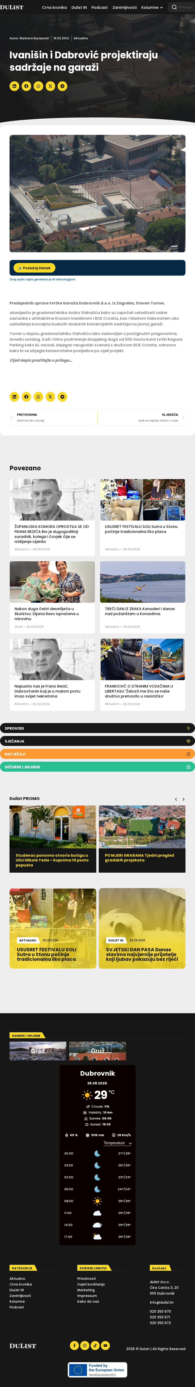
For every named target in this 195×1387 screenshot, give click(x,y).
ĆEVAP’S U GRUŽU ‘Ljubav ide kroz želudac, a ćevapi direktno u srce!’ (139, 858)
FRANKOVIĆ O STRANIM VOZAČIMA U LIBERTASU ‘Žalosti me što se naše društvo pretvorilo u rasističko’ (139, 691)
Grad (19, 626)
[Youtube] (105, 1345)
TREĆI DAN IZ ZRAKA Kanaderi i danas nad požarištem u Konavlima (140, 611)
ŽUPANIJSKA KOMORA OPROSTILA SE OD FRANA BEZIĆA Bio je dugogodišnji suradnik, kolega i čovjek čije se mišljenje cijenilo (52, 534)
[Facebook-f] (74, 1345)
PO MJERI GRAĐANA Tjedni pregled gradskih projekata (50, 858)
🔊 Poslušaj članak (34, 268)
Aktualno (81, 38)
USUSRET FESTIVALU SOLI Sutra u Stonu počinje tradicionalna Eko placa (141, 529)
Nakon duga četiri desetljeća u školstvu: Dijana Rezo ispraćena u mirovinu (47, 614)
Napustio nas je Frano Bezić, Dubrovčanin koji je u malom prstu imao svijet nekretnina (47, 691)
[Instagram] (84, 1345)
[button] (14, 86)
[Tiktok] (95, 1345)
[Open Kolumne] (161, 7)
